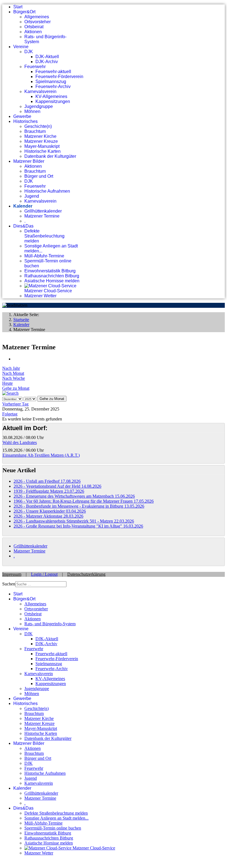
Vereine (21, 46)
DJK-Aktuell (47, 56)
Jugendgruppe (38, 106)
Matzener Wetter (40, 295)
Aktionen (33, 31)
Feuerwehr (35, 66)
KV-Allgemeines (51, 96)
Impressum (11, 574)
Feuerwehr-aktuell (53, 71)
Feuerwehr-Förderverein (59, 76)
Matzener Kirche (40, 136)
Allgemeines (36, 16)
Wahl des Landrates (19, 442)
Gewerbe (22, 116)
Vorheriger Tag (15, 404)
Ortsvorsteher (37, 21)
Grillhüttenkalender (43, 211)
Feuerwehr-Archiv (53, 86)
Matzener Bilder (28, 161)
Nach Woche (13, 378)
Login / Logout (44, 574)
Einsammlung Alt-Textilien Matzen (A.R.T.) (41, 455)
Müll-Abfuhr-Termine (44, 256)
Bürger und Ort (38, 176)
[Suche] (10, 393)
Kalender (22, 206)
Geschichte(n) (38, 126)
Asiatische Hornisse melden (51, 280)
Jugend (31, 196)
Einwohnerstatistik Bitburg (50, 270)
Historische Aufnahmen (47, 191)
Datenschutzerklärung (86, 574)
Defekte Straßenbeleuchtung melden (44, 236)
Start (17, 6)
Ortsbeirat (33, 26)
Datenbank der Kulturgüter (50, 156)
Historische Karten (42, 151)
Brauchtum (35, 131)
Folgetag (9, 414)
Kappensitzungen (52, 101)
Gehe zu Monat (15, 388)
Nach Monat (13, 373)
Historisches (25, 121)
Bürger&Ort (24, 11)
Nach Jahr (11, 368)
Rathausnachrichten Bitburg (51, 275)
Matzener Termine (42, 216)
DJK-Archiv (46, 61)
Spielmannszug (50, 81)
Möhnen (32, 111)
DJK (28, 51)
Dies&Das (23, 226)
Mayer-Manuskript (42, 146)
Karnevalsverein (40, 91)
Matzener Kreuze (41, 141)
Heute (7, 383)
